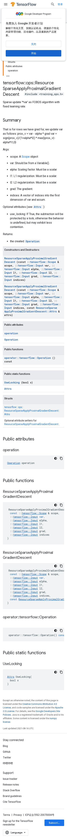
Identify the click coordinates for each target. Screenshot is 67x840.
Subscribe (55, 822)
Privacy (18, 814)
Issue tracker (10, 778)
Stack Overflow (11, 790)
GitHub (6, 751)
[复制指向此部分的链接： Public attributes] (39, 439)
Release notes (11, 784)
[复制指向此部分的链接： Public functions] (38, 481)
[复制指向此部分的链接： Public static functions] (50, 653)
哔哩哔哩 (8, 763)
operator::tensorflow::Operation (28, 358)
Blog (5, 746)
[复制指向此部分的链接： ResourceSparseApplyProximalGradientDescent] (36, 497)
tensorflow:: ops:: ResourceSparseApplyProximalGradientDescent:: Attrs (31, 411)
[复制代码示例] (61, 458)
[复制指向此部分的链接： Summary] (25, 120)
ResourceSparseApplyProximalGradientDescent (31, 424)
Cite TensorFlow (12, 801)
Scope (26, 156)
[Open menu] (5, 4)
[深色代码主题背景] (55, 458)
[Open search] (53, 4)
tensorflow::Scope (43, 262)
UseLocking (12, 382)
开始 (33, 53)
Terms (6, 814)
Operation (32, 241)
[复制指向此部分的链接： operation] (23, 450)
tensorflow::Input (31, 265)
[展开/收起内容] (8, 75)
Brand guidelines (12, 796)
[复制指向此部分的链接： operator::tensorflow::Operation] (6, 622)
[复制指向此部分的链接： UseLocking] (26, 664)
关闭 (33, 44)
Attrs (38, 207)
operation (11, 333)
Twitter (7, 757)
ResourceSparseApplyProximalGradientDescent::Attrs (31, 309)
